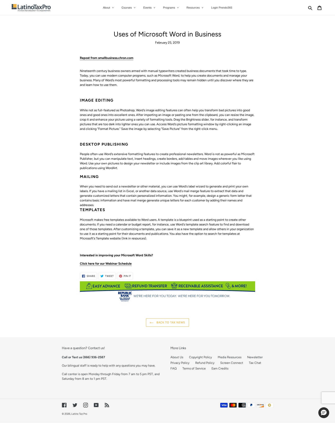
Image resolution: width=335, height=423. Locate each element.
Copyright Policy (200, 357)
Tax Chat (255, 363)
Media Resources (229, 357)
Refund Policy (204, 363)
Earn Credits (220, 368)
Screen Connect (231, 363)
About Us (176, 357)
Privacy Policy (179, 363)
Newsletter (255, 357)
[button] (323, 412)
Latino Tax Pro (79, 413)
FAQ (173, 368)
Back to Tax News (170, 322)
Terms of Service (194, 368)
